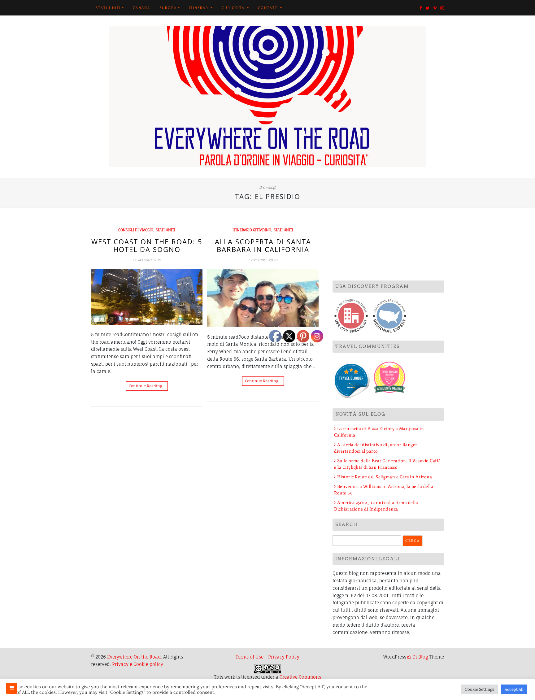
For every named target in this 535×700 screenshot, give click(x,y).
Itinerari (199, 7)
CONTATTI (268, 7)
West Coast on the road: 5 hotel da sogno (146, 245)
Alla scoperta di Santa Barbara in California (263, 245)
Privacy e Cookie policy (137, 664)
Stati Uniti (108, 7)
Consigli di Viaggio (135, 230)
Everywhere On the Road (134, 656)
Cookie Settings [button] (479, 689)
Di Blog (419, 656)
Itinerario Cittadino (252, 230)
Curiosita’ (234, 7)
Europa (168, 7)
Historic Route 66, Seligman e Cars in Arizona (384, 477)
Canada (141, 7)
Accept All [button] (514, 689)
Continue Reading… (147, 386)
